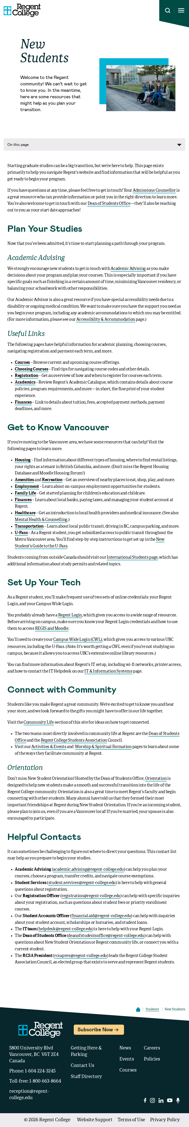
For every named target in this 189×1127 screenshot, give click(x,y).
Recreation (52, 480)
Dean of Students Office (109, 204)
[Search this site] (167, 10)
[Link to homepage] (20, 10)
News (125, 1048)
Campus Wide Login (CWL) (77, 640)
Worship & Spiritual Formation (103, 747)
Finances (23, 402)
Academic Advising (128, 269)
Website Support (94, 1120)
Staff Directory (86, 1077)
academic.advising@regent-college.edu (88, 869)
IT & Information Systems (108, 671)
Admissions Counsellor (154, 190)
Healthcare (25, 513)
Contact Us (82, 1065)
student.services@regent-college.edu (82, 883)
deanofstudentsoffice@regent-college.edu (106, 936)
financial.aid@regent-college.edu (101, 916)
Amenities (24, 480)
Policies (152, 1059)
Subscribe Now (95, 1029)
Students (152, 1009)
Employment (27, 487)
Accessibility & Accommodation (105, 320)
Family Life (25, 493)
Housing (23, 460)
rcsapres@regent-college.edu (80, 956)
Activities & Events (48, 747)
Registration (26, 376)
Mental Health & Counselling (41, 520)
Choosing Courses (31, 369)
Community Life (39, 722)
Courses (22, 363)
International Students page (132, 557)
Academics (25, 382)
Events (126, 1059)
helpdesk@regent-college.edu (65, 929)
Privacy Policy (165, 1120)
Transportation (29, 526)
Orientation (156, 779)
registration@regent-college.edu (91, 896)
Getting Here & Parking (86, 1051)
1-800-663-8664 (45, 1081)
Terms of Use (131, 1120)
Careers (152, 1048)
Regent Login (70, 615)
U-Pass (21, 533)
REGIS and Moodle (51, 629)
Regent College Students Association (74, 740)
